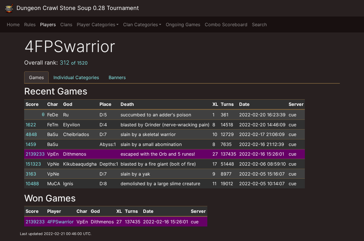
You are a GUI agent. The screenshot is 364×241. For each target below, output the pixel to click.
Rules (30, 24)
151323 (33, 164)
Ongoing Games (183, 24)
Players (48, 24)
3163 (31, 174)
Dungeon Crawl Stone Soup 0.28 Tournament (77, 8)
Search (259, 24)
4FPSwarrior (60, 221)
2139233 (35, 154)
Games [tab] (36, 77)
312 (74, 62)
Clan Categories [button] (140, 24)
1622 (31, 124)
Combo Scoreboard (226, 24)
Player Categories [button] (96, 24)
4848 (31, 134)
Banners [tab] (117, 77)
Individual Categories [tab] (76, 77)
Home (13, 24)
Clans (66, 24)
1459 (31, 144)
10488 (32, 183)
